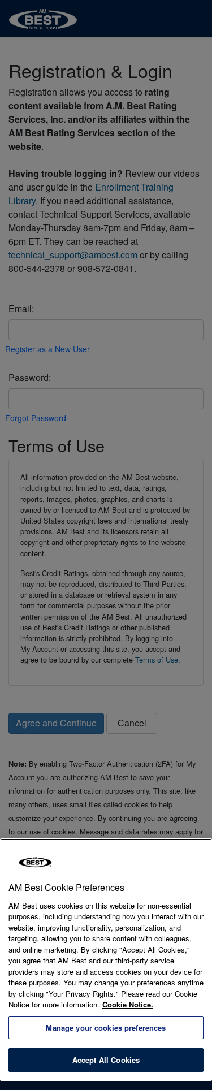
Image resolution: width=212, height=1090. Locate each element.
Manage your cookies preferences (106, 1027)
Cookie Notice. (127, 1004)
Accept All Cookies (106, 1059)
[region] (106, 959)
